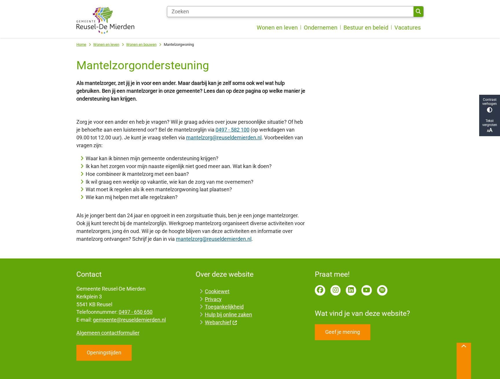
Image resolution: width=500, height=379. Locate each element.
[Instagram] (335, 290)
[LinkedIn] (351, 290)
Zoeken (418, 11)
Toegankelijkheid (224, 307)
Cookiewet (217, 291)
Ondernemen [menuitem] (320, 27)
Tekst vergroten (489, 123)
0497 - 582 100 (232, 130)
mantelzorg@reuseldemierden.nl (224, 137)
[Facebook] (320, 290)
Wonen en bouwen (141, 44)
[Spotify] (382, 290)
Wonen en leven (106, 44)
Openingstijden (104, 352)
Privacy (213, 299)
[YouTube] (366, 290)
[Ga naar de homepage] (105, 20)
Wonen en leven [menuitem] (277, 27)
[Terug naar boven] (464, 361)
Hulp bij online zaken (228, 314)
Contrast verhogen (489, 102)
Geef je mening (342, 332)
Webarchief (218, 322)
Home (81, 44)
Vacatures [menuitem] (407, 27)
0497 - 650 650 (135, 312)
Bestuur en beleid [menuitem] (365, 27)
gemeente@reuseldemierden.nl (129, 320)
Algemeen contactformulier (107, 333)
